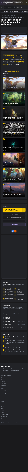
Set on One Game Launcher (15, 220)
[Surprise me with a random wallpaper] (18, 7)
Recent (2, 377)
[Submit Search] (21, 7)
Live (22, 58)
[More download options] (24, 210)
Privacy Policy (4, 416)
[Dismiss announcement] (26, 2)
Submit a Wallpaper (6, 375)
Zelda (10, 58)
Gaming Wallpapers (5, 395)
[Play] (3, 48)
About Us (3, 406)
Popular (2, 379)
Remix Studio (15, 224)
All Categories (4, 385)
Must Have (3, 383)
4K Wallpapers (4, 393)
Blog (2, 408)
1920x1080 (5, 64)
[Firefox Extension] (15, 231)
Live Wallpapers (15, 11)
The (3, 58)
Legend (6, 58)
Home (2, 15)
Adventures (15, 58)
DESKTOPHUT (5, 366)
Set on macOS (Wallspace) (15, 217)
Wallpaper (5, 59)
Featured (3, 381)
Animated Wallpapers (10, 15)
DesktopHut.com (8, 422)
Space (2, 401)
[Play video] (14, 42)
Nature (2, 399)
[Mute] (22, 48)
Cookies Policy (4, 418)
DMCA (2, 412)
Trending (6, 11)
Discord (2, 410)
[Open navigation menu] (25, 7)
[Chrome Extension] (13, 231)
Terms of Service (4, 414)
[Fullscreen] (25, 48)
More (4, 75)
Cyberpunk (3, 397)
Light (19, 58)
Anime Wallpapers (5, 390)
